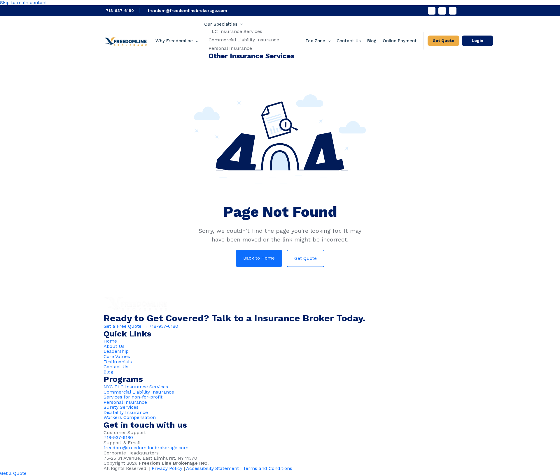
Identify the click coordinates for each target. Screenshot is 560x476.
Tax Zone (315, 41)
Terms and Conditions (267, 468)
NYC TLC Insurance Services (136, 386)
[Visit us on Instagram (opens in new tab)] (452, 11)
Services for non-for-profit (133, 397)
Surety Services (121, 407)
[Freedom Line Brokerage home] (125, 40)
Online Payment (400, 41)
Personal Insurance (230, 48)
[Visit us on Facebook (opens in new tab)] (431, 11)
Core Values (117, 356)
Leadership (116, 351)
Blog (371, 41)
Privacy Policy (167, 468)
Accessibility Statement (212, 468)
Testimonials (118, 361)
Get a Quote (13, 473)
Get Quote (443, 40)
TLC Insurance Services (235, 31)
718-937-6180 (120, 10)
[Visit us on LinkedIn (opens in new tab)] (442, 11)
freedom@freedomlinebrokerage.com (187, 10)
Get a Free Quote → (126, 326)
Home (110, 341)
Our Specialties (220, 24)
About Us (114, 346)
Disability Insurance (126, 412)
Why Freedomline (174, 41)
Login (477, 40)
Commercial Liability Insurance (244, 40)
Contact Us (349, 41)
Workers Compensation (130, 417)
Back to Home (259, 258)
